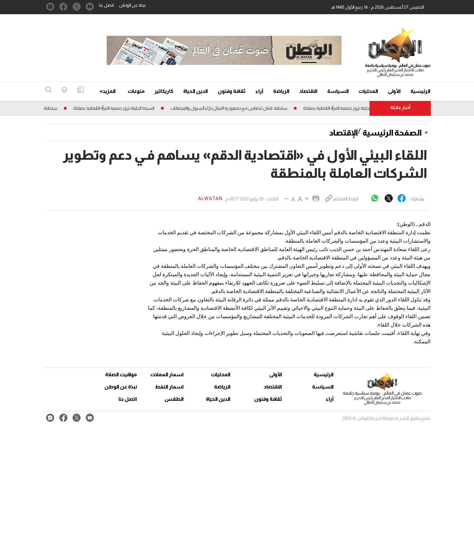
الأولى (394, 91)
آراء (259, 91)
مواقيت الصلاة (121, 374)
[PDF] (80, 90)
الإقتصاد (343, 132)
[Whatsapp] (375, 198)
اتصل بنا (106, 5)
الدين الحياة (195, 91)
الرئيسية (420, 91)
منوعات (136, 91)
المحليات (368, 91)
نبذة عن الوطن (132, 5)
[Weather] (64, 90)
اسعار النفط (169, 386)
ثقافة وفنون (232, 91)
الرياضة (281, 91)
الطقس (174, 399)
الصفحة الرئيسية (392, 132)
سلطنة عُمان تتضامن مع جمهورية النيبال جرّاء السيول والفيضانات (236, 108)
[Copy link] (329, 198)
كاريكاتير (163, 91)
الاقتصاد (308, 91)
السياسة (338, 91)
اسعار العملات (168, 374)
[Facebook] (402, 198)
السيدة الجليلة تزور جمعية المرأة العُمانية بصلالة (351, 108)
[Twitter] (389, 198)
